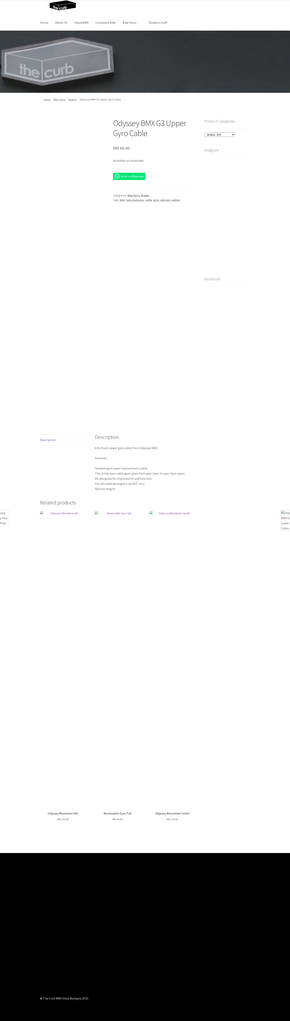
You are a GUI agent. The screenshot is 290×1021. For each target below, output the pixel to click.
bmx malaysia (135, 200)
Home (44, 22)
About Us (61, 22)
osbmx (176, 200)
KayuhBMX (81, 22)
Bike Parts (129, 22)
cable (148, 200)
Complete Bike (105, 22)
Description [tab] (48, 440)
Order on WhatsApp (132, 176)
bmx (122, 200)
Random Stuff (158, 22)
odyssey (165, 200)
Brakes (72, 99)
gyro (156, 200)
